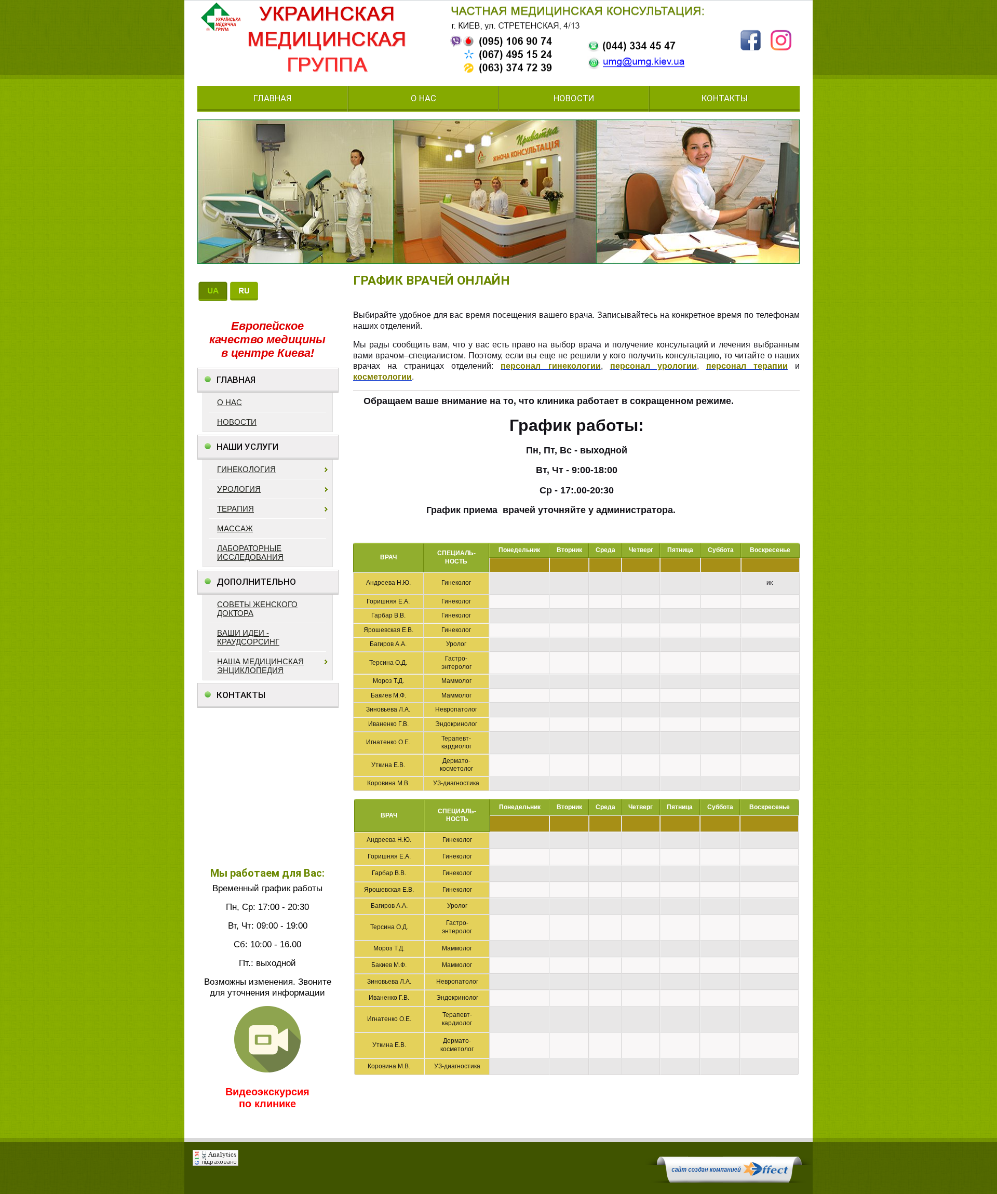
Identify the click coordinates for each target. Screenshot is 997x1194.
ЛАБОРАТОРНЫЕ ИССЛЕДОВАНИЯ (250, 552)
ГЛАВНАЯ (272, 98)
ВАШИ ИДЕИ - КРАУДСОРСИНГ (248, 637)
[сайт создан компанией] (729, 1180)
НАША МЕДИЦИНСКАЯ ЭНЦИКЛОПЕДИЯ (260, 666)
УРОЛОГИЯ (239, 489)
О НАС (423, 98)
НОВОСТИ (574, 98)
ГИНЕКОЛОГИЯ (246, 469)
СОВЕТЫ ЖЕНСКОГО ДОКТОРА (257, 609)
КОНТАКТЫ (725, 98)
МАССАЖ (235, 528)
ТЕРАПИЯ (235, 508)
